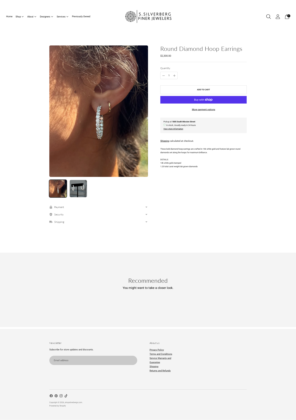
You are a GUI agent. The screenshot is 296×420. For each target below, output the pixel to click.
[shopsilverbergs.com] (148, 16)
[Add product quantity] (163, 75)
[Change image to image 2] (78, 188)
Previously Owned (81, 16)
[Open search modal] (268, 16)
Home (9, 16)
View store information (173, 129)
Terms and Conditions (161, 354)
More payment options (203, 109)
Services (61, 16)
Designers (45, 16)
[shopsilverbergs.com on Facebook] (51, 396)
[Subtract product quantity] (174, 75)
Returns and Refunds (160, 370)
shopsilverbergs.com (73, 402)
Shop (18, 16)
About (30, 16)
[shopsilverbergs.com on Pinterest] (56, 396)
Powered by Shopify (57, 406)
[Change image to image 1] (58, 188)
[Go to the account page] (277, 16)
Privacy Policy (157, 350)
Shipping (164, 141)
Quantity (165, 68)
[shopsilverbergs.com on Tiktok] (66, 396)
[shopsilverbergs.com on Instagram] (61, 396)
